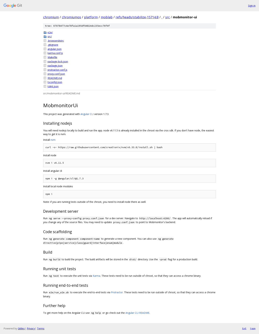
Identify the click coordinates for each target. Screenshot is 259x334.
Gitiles (21, 328)
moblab (107, 17)
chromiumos (71, 17)
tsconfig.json (55, 82)
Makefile (52, 57)
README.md (55, 78)
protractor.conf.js (57, 69)
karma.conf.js (55, 53)
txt (244, 328)
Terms (40, 328)
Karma (96, 275)
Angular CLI (87, 114)
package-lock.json (58, 61)
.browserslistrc (56, 40)
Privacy (31, 328)
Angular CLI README (137, 312)
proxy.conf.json (56, 73)
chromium (51, 17)
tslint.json (53, 86)
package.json (55, 65)
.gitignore (53, 44)
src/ (50, 36)
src (167, 17)
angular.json (54, 49)
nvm (53, 139)
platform (91, 17)
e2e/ (50, 32)
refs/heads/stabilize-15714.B (137, 17)
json (252, 328)
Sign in (251, 5)
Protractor (117, 292)
